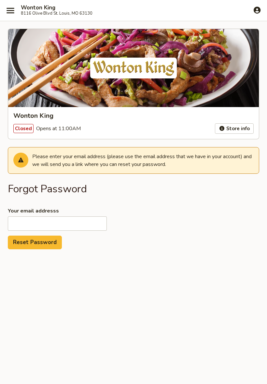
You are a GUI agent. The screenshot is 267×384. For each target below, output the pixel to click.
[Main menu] (10, 10)
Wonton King (38, 8)
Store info (237, 128)
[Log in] (257, 10)
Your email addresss (33, 210)
